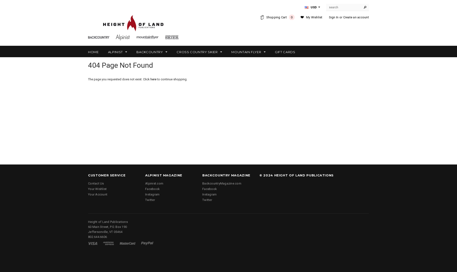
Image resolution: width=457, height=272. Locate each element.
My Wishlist (314, 17)
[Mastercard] (127, 243)
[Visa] (92, 243)
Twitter (150, 200)
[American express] (108, 243)
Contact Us (96, 183)
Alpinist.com (154, 183)
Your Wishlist (97, 189)
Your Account (97, 194)
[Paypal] (147, 243)
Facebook (152, 189)
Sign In (334, 17)
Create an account (356, 17)
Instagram (152, 194)
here (153, 79)
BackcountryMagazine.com (221, 183)
